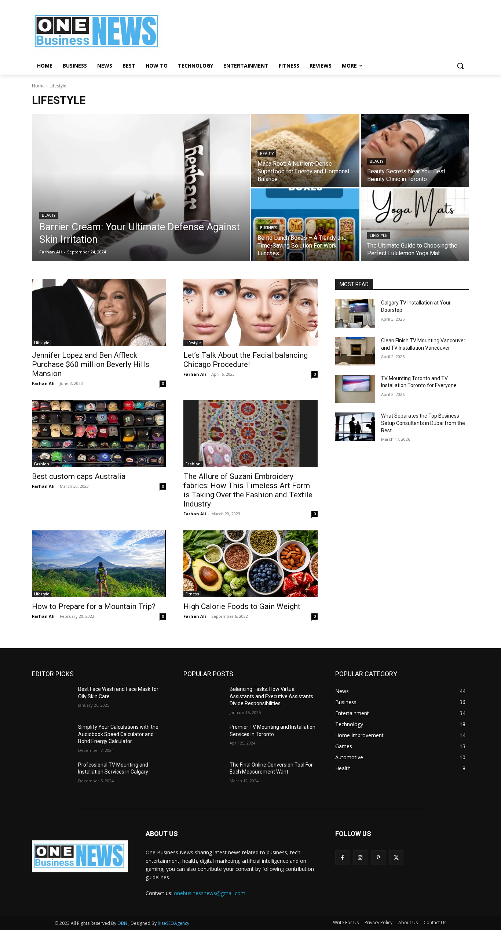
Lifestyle (378, 236)
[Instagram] (360, 857)
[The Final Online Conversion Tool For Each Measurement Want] (203, 775)
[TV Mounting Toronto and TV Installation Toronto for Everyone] (355, 389)
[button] (460, 66)
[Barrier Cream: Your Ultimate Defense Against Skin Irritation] (141, 187)
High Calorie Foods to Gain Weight (241, 606)
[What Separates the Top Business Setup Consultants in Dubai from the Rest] (355, 426)
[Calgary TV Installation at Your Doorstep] (355, 313)
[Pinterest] (378, 857)
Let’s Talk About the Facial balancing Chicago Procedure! (245, 360)
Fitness (192, 593)
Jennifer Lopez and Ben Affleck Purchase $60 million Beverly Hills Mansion (90, 364)
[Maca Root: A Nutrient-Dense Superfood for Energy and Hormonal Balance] (305, 150)
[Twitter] (396, 857)
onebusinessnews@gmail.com (209, 893)
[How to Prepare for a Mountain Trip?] (99, 564)
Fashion (41, 463)
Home (38, 86)
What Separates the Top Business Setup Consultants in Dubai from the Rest (423, 423)
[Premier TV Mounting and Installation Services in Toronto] (203, 738)
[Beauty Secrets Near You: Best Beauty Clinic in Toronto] (415, 150)
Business (268, 228)
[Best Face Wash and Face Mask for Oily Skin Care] (52, 700)
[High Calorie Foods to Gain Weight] (250, 564)
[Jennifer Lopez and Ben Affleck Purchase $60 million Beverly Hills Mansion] (99, 312)
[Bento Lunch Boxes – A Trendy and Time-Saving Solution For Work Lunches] (305, 224)
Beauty (48, 215)
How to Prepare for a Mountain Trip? (94, 606)
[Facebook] (342, 857)
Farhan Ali (43, 383)
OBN (122, 923)
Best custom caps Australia (78, 476)
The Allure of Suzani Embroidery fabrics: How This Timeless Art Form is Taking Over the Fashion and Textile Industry (247, 490)
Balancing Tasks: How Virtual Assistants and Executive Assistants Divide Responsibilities (271, 696)
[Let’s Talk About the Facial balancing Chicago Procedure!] (250, 312)
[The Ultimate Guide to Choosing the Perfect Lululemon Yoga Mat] (415, 224)
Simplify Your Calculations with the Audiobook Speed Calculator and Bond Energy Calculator (118, 734)
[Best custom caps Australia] (99, 433)
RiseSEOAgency (173, 923)
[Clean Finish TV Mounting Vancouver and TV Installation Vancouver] (355, 351)
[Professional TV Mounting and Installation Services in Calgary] (52, 775)
